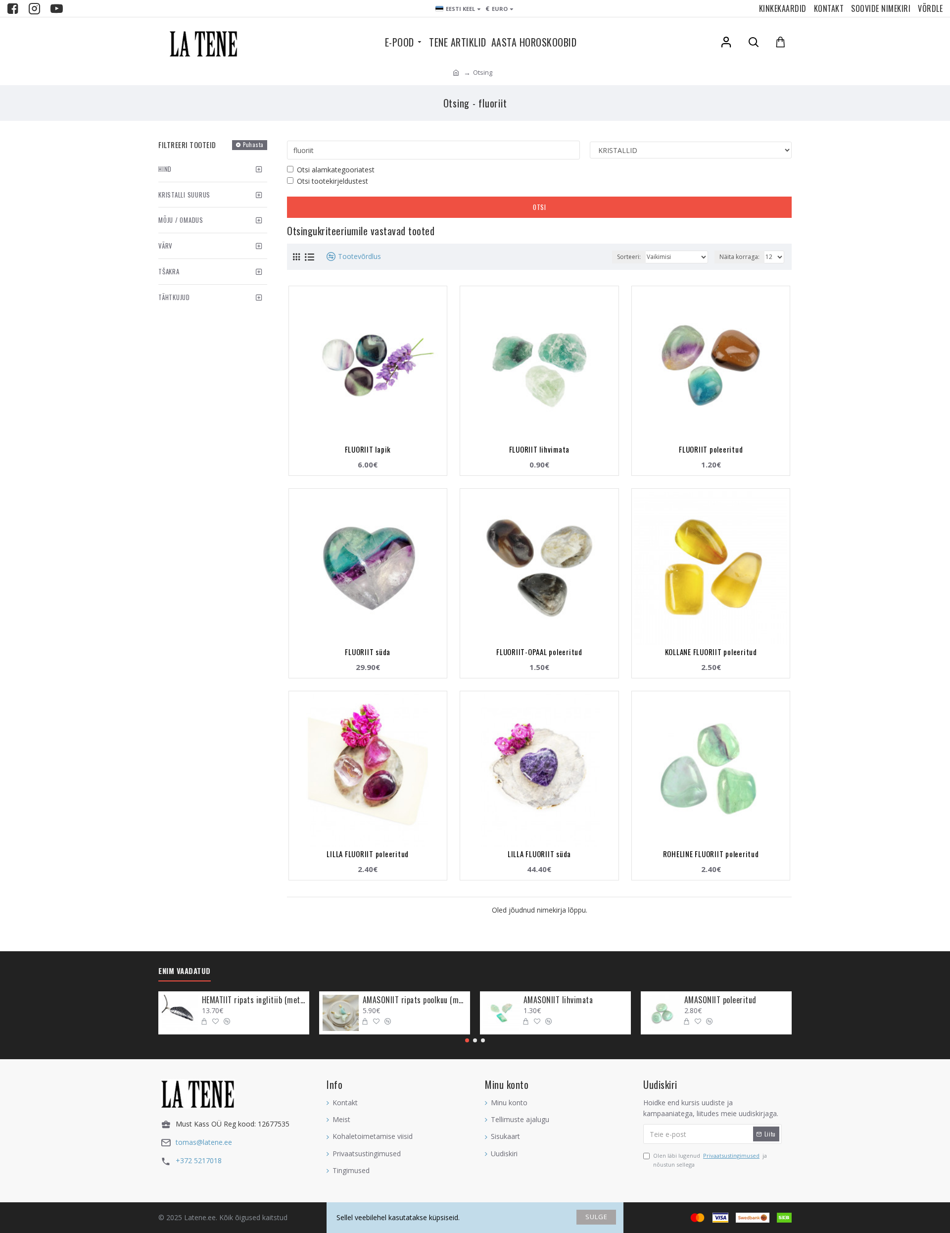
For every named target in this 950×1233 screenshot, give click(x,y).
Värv (165, 246)
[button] (467, 1040)
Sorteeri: (629, 257)
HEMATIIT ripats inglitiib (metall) (254, 1000)
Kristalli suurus (184, 195)
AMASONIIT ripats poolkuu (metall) (415, 1000)
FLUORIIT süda (367, 651)
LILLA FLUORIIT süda (539, 853)
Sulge (596, 1216)
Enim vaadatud (184, 971)
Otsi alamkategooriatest (336, 169)
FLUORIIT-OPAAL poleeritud (539, 651)
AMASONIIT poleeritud (720, 1000)
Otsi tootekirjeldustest (332, 181)
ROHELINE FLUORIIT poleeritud (711, 853)
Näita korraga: (739, 257)
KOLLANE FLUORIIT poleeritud (711, 651)
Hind (165, 169)
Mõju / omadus (180, 220)
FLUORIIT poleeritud (711, 449)
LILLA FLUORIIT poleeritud (368, 853)
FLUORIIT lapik (368, 449)
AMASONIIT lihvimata (558, 1000)
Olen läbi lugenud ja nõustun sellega (710, 1160)
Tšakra (169, 271)
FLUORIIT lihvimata (539, 449)
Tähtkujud (174, 297)
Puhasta (253, 145)
